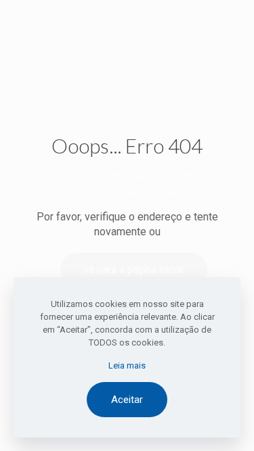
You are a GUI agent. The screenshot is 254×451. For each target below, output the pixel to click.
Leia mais (127, 365)
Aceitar (127, 400)
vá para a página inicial (134, 270)
